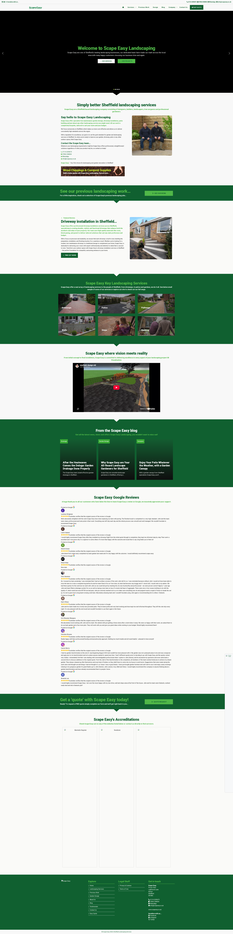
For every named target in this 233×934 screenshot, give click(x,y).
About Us (92, 899)
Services (131, 7)
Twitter (152, 919)
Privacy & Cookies (125, 885)
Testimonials (93, 906)
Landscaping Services (96, 889)
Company (172, 7)
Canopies (140, 441)
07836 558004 (202, 2)
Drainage (64, 441)
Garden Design (104, 441)
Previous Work (143, 7)
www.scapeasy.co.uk (154, 909)
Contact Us (183, 7)
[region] (116, 53)
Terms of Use (123, 889)
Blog (163, 7)
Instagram (153, 917)
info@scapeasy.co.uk (224, 2)
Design (155, 7)
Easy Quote (197, 7)
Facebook (153, 915)
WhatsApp (212, 2)
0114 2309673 (192, 2)
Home (91, 885)
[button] (2, 53)
